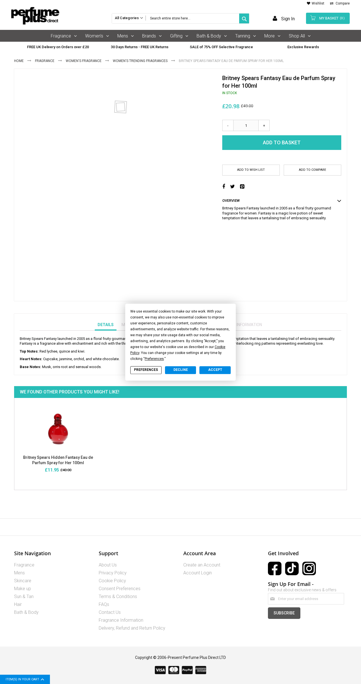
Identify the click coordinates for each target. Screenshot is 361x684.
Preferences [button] (154, 359)
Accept (215, 370)
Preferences (146, 370)
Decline (180, 370)
